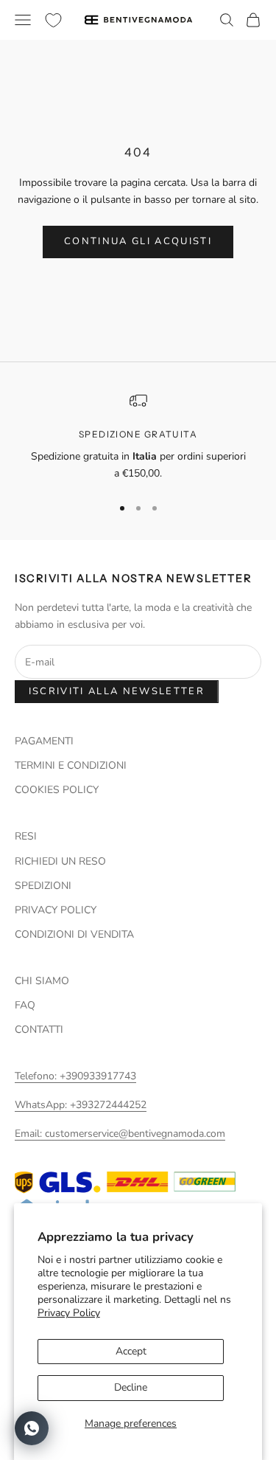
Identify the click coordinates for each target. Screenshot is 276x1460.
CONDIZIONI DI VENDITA (74, 934)
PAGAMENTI (44, 741)
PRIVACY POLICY (55, 910)
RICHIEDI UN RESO (60, 861)
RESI (26, 836)
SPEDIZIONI (43, 886)
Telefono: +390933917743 (75, 1076)
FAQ (25, 1005)
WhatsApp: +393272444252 (80, 1105)
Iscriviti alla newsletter (117, 691)
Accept (131, 1351)
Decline (130, 1387)
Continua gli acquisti (138, 241)
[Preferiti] (53, 20)
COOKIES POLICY (57, 790)
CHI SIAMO (42, 981)
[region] (138, 437)
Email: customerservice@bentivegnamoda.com (120, 1134)
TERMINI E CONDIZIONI (71, 765)
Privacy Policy (69, 1313)
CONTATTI (39, 1030)
